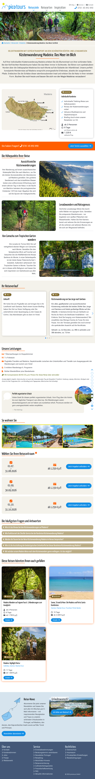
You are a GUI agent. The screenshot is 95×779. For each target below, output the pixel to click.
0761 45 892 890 (30, 146)
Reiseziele (15, 43)
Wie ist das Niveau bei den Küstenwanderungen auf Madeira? (26, 527)
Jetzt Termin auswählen (79, 146)
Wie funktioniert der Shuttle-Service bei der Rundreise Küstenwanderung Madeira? (34, 533)
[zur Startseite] (13, 6)
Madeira (22, 43)
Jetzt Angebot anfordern (77, 466)
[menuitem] (34, 8)
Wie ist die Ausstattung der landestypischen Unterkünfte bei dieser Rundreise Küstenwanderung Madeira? (43, 545)
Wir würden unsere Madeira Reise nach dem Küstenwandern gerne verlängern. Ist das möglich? (38, 551)
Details (7, 620)
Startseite (7, 43)
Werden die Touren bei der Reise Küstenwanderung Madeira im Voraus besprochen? (34, 539)
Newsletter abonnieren (12, 733)
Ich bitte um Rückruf (61, 712)
